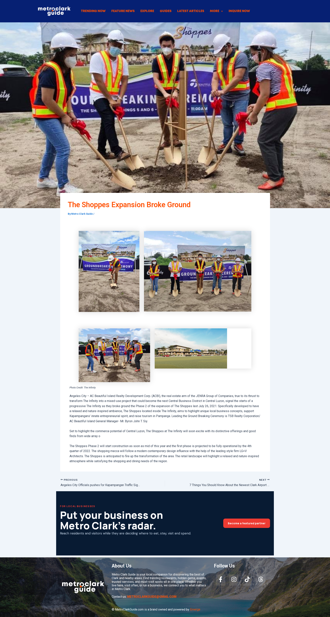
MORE (214, 11)
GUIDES (165, 11)
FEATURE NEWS (123, 11)
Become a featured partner (246, 523)
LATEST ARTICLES (190, 11)
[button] (216, 11)
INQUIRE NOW (239, 11)
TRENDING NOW (93, 11)
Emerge (195, 609)
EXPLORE (147, 11)
